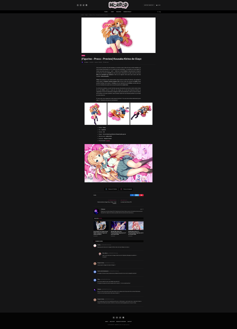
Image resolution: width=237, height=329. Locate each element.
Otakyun (86, 62)
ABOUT (106, 321)
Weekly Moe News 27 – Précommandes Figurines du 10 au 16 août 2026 (135, 233)
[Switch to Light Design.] (158, 11)
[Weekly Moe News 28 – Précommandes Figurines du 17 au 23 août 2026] (118, 225)
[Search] (159, 11)
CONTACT (129, 321)
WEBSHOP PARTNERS (121, 321)
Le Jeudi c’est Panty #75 (126, 202)
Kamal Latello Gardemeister (103, 271)
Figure (83, 55)
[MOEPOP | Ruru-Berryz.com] (118, 5)
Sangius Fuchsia (100, 262)
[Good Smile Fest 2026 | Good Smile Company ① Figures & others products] (101, 225)
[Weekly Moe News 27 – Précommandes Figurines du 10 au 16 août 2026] (135, 225)
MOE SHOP (112, 321)
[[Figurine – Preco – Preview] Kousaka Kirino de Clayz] (118, 35)
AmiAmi (108, 140)
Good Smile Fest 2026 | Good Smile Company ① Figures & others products (101, 233)
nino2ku (99, 244)
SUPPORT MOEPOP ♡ (149, 5)
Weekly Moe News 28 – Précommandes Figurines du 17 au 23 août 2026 (118, 233)
